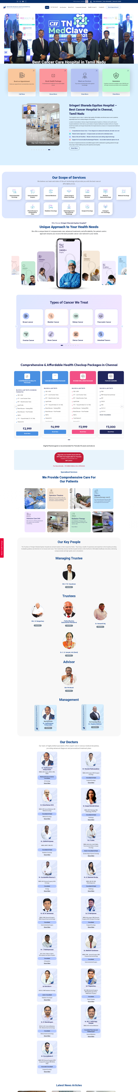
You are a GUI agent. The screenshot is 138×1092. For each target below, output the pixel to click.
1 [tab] (32, 149)
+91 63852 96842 (70, 466)
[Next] (121, 406)
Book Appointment (113, 7)
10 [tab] (53, 149)
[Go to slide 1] (67, 439)
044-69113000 (117, 1)
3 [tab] (36, 149)
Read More (69, 587)
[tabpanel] (69, 43)
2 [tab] (63, 345)
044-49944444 (97, 1)
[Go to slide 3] (70, 439)
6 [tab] (43, 149)
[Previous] (16, 406)
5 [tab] (41, 149)
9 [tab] (50, 149)
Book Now (27, 432)
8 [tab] (48, 149)
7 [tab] (75, 345)
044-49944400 (107, 1)
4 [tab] (38, 149)
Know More (74, 148)
